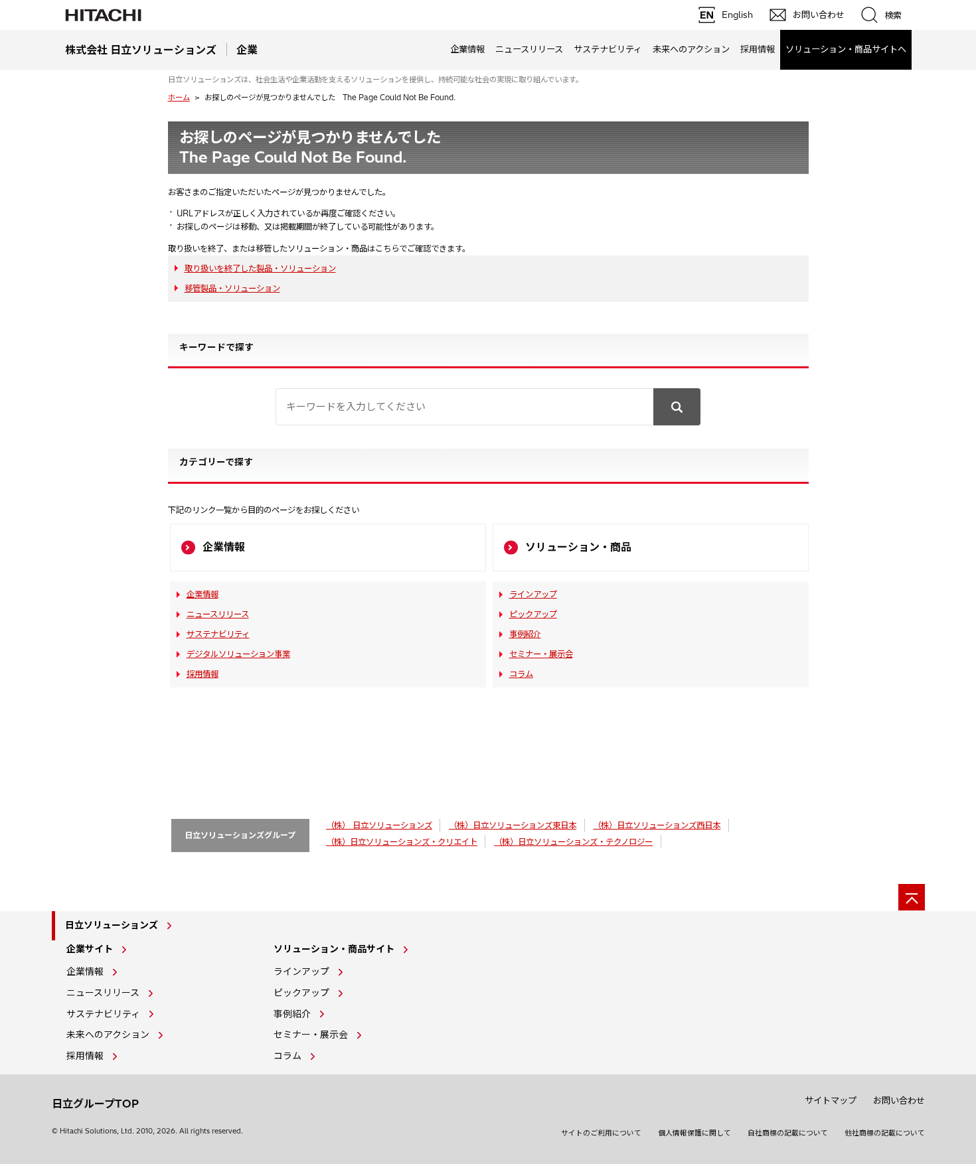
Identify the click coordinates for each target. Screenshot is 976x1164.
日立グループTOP (95, 1103)
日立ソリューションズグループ (240, 835)
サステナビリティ (608, 49)
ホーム (179, 97)
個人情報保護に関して (694, 1132)
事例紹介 (525, 634)
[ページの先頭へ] (911, 897)
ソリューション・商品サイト (334, 949)
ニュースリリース (529, 49)
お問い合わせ (899, 1100)
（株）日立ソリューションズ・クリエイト (401, 842)
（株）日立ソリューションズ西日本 (656, 825)
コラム (521, 674)
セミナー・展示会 (541, 654)
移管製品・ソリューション (232, 288)
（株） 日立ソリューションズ (379, 825)
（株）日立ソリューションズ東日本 (512, 825)
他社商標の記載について (885, 1132)
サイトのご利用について (601, 1132)
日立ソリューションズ (111, 925)
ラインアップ (533, 594)
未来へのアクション (691, 49)
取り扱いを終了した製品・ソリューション (260, 268)
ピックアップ (533, 614)
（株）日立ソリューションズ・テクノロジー (573, 842)
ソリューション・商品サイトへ (845, 49)
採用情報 (757, 49)
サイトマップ (830, 1100)
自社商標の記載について (788, 1132)
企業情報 (467, 49)
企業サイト (89, 949)
